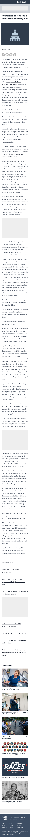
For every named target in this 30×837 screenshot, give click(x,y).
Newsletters (4, 827)
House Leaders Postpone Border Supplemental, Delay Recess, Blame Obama (13, 582)
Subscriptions (20, 827)
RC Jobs (19, 825)
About (3, 823)
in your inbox (15, 652)
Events (3, 825)
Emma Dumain (6, 49)
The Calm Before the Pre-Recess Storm (14, 633)
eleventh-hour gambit (17, 161)
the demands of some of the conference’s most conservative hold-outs (15, 154)
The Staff (12, 827)
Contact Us (12, 823)
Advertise (19, 823)
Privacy (11, 825)
